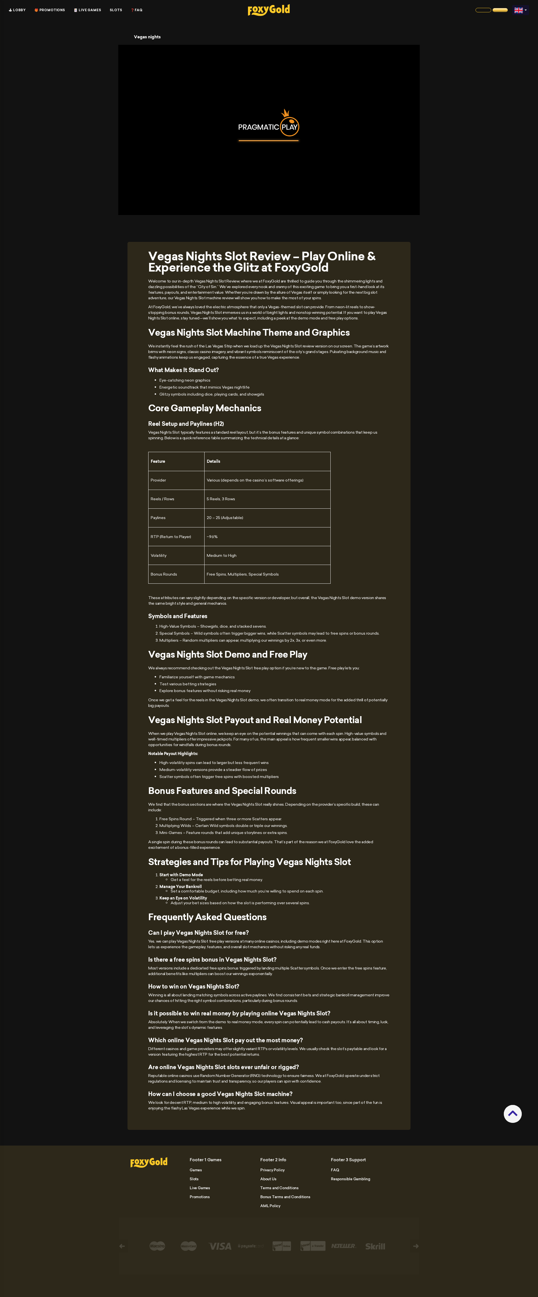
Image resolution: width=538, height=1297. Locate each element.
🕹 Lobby (17, 10)
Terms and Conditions (279, 1187)
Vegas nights (147, 37)
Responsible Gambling (350, 1178)
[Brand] (483, 10)
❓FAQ (137, 10)
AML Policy (270, 1205)
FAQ (335, 1169)
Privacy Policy (272, 1169)
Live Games (200, 1187)
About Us (268, 1178)
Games (196, 1169)
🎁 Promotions (49, 10)
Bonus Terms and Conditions (285, 1196)
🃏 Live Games (87, 10)
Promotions (200, 1196)
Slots (116, 10)
